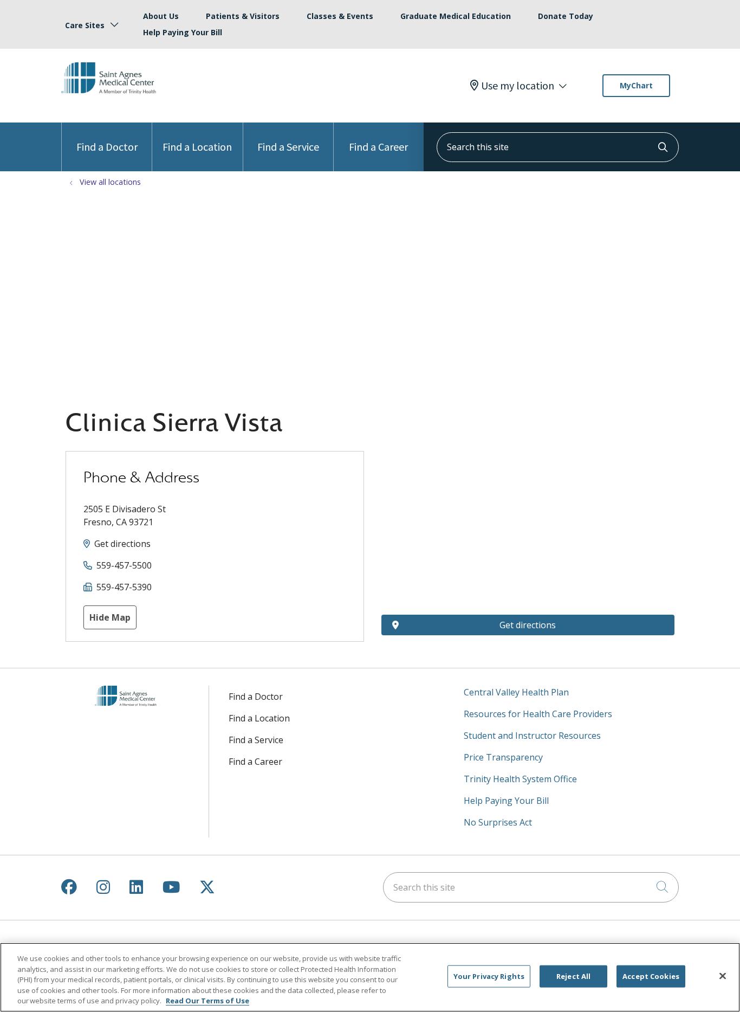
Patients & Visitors (243, 16)
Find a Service (288, 146)
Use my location (517, 85)
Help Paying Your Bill (182, 32)
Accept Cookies (650, 976)
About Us (161, 16)
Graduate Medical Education (455, 16)
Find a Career (378, 146)
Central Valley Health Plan (516, 692)
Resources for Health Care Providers (538, 714)
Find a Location (197, 146)
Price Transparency (503, 757)
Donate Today (565, 16)
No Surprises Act (498, 822)
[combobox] (558, 147)
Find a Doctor (107, 146)
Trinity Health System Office (520, 779)
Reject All (573, 976)
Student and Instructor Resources (532, 736)
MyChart (636, 85)
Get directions (122, 544)
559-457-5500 (124, 565)
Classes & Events (340, 16)
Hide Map (110, 617)
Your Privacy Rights (488, 976)
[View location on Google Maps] (527, 510)
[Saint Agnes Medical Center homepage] (113, 102)
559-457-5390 (124, 587)
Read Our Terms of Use (207, 1000)
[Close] (723, 976)
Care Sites (85, 25)
